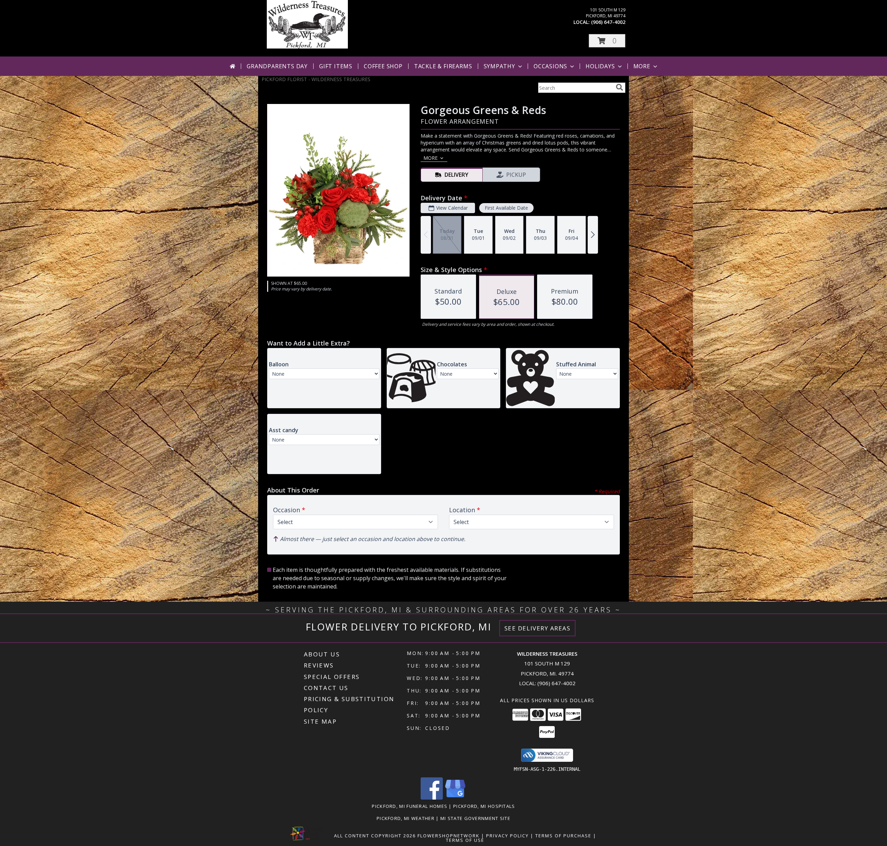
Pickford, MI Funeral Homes (409, 806)
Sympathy (499, 66)
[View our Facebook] (432, 797)
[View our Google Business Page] (455, 797)
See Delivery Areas (537, 628)
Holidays (600, 66)
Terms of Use (465, 840)
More (641, 66)
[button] (607, 40)
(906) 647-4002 (608, 22)
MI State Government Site (475, 818)
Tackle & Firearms (443, 66)
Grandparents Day (277, 66)
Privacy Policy (507, 835)
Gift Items (335, 66)
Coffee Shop (383, 66)
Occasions (550, 66)
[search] (619, 87)
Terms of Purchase (563, 835)
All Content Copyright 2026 (375, 835)
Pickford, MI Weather (405, 818)
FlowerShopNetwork (449, 835)
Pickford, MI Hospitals (484, 806)
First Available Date (506, 207)
